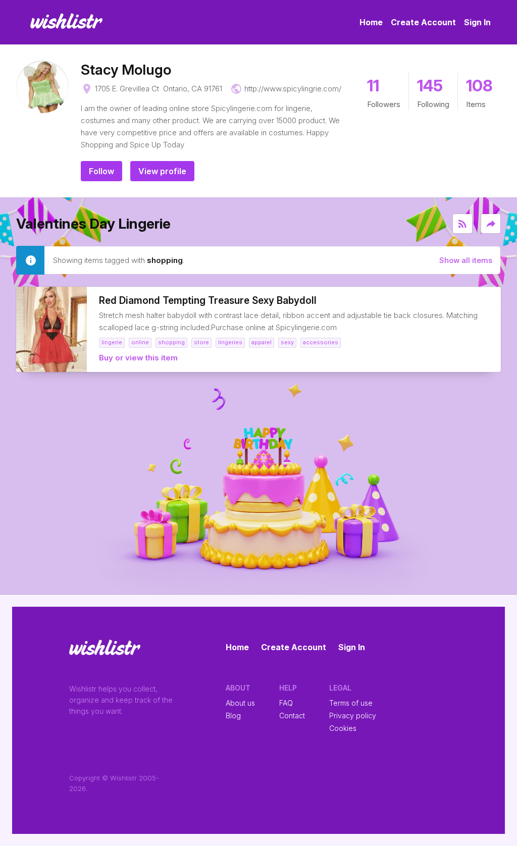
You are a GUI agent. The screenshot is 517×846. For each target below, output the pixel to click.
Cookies (342, 728)
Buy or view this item (138, 357)
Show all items (465, 260)
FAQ (286, 703)
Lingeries (230, 342)
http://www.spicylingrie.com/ (292, 88)
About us (240, 703)
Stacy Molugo (126, 69)
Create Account (423, 22)
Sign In (477, 22)
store (201, 342)
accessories (320, 342)
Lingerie (111, 342)
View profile (162, 171)
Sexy (287, 342)
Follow (101, 171)
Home (371, 22)
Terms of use (351, 703)
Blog (233, 715)
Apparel (261, 342)
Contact (292, 715)
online (140, 342)
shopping (171, 342)
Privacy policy (352, 715)
